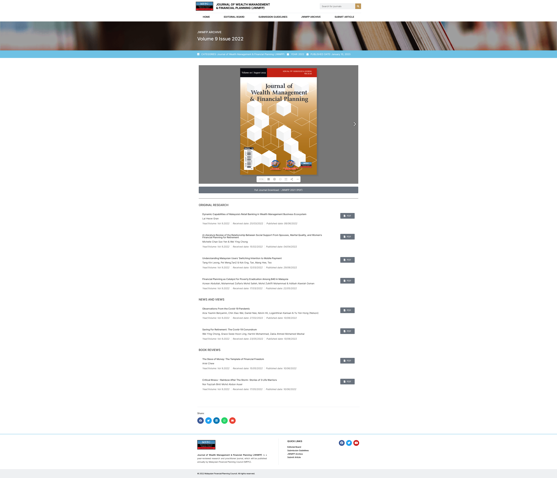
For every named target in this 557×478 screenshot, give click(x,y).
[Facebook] (342, 443)
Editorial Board (234, 16)
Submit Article (344, 16)
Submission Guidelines (272, 16)
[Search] (358, 6)
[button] (200, 420)
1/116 (261, 179)
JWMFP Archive (311, 16)
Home (206, 16)
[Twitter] (349, 443)
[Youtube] (356, 443)
